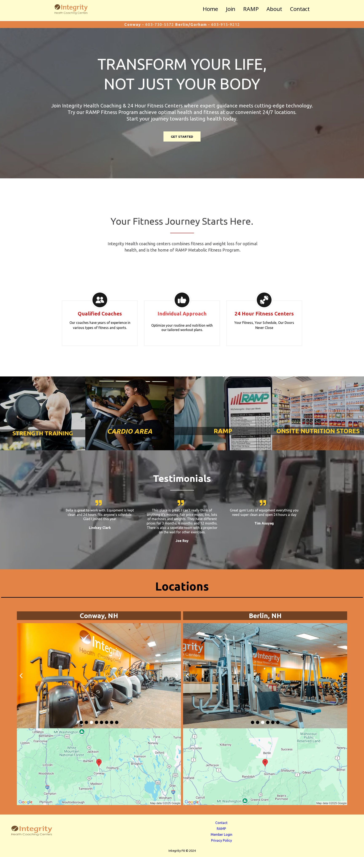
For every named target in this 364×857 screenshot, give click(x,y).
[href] (99, 766)
